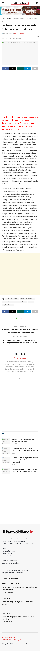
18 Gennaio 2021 (7, 607)
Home (3, 18)
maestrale (6, 302)
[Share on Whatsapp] (20, 68)
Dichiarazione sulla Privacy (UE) (11, 640)
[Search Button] (37, 3)
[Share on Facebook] (5, 68)
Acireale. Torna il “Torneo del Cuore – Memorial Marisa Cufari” (24, 440)
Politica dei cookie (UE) (9, 637)
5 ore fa (15, 444)
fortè (22, 299)
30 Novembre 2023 (8, 592)
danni (16, 299)
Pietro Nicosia (19, 33)
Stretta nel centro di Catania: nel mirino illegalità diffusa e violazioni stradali (25, 470)
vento (31, 302)
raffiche (23, 302)
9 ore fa (15, 474)
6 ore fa (15, 453)
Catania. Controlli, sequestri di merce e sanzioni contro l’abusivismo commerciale (25, 460)
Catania (9, 299)
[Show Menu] (3, 3)
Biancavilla (6, 598)
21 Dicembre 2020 (7, 621)
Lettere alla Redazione (10, 584)
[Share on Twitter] (12, 68)
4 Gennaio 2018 (9, 36)
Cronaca (8, 18)
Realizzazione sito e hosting (10, 646)
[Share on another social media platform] (35, 68)
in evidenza (30, 299)
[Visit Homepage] (20, 3)
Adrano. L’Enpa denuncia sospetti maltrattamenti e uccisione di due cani (25, 449)
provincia (15, 302)
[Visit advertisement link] (20, 10)
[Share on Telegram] (27, 68)
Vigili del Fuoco (8, 305)
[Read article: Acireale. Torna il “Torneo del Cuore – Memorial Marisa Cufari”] (6, 441)
